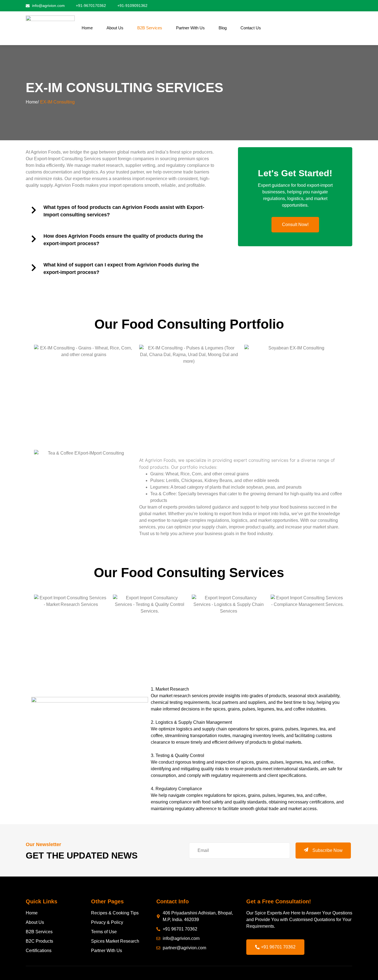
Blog (223, 27)
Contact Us (250, 27)
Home (87, 27)
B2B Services (149, 27)
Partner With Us (190, 27)
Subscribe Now (327, 850)
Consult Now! (295, 224)
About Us (115, 27)
